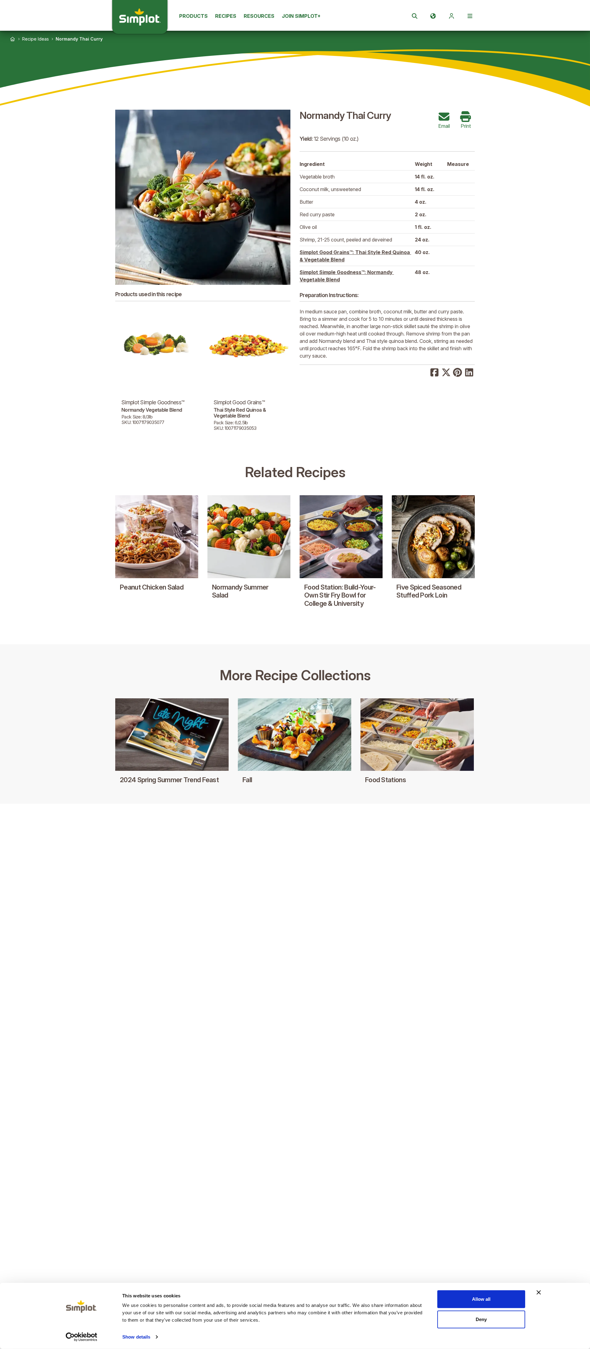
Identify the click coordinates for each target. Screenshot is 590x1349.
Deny (481, 1319)
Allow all (481, 1299)
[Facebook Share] (434, 371)
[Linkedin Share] (469, 371)
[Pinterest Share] (457, 371)
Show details (136, 1336)
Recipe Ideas (35, 38)
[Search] (414, 16)
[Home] (12, 39)
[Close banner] (539, 1292)
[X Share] (446, 371)
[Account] (451, 16)
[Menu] (469, 16)
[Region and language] (433, 16)
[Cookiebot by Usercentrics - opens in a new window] (81, 1337)
